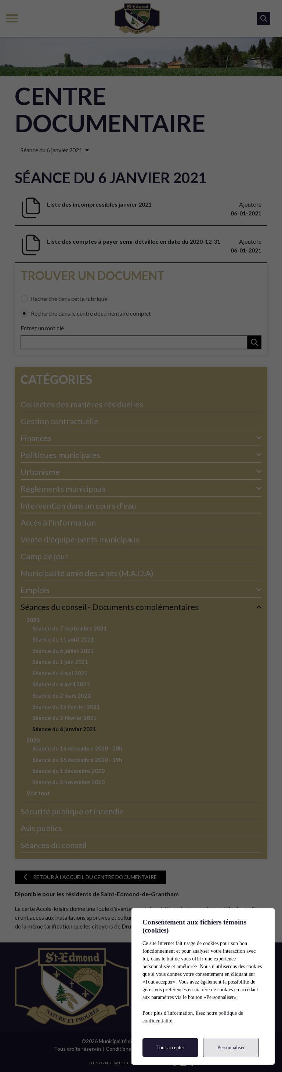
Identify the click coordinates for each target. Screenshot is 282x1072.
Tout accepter (170, 1047)
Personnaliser (231, 1047)
